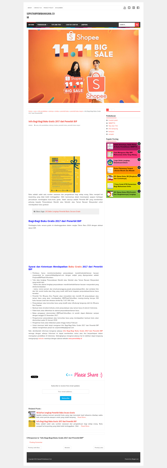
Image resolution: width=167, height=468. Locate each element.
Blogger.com (135, 459)
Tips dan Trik (56, 25)
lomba (56, 125)
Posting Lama (99, 447)
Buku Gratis (75, 266)
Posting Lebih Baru (34, 447)
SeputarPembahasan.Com (44, 459)
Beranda (67, 447)
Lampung (84, 25)
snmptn (111, 134)
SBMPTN (111, 123)
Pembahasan (41, 25)
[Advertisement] (46, 141)
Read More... (82, 417)
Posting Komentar (36, 442)
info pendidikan (44, 125)
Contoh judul (113, 120)
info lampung (113, 129)
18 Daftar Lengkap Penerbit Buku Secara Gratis (62, 211)
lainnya (51, 125)
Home (32, 25)
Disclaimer (59, 8)
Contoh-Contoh (72, 25)
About (30, 8)
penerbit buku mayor (74, 125)
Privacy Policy (48, 8)
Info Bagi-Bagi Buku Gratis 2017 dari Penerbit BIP (56, 421)
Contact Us (38, 8)
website (41, 338)
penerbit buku (63, 125)
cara (37, 125)
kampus (111, 131)
